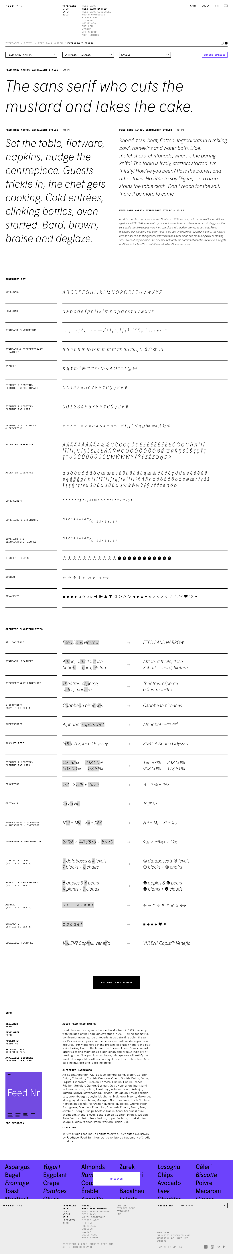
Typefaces (69, 5)
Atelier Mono (126, 1208)
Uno (119, 1214)
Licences (68, 1220)
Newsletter (165, 1205)
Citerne (87, 20)
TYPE (13, 6)
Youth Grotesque (93, 14)
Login (206, 5)
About (66, 1214)
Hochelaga (89, 23)
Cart (193, 5)
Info (65, 11)
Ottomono (123, 1211)
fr (216, 5)
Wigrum (86, 29)
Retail (28, 43)
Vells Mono (89, 32)
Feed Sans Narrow (94, 8)
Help (65, 1217)
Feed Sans (89, 5)
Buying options (215, 54)
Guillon (87, 26)
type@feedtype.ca (169, 1247)
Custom (121, 1205)
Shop (65, 8)
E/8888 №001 (91, 17)
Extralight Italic (80, 43)
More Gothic (90, 35)
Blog (65, 14)
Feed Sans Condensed (96, 11)
